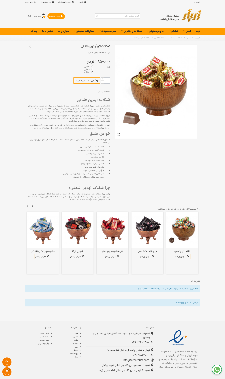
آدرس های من (44, 340)
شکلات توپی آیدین (182, 251)
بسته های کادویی (133, 31)
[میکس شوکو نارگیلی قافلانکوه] (43, 230)
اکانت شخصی (44, 333)
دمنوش (75, 350)
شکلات (49, 108)
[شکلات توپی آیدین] (182, 230)
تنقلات (76, 340)
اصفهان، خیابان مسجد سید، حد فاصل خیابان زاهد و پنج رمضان (121, 336)
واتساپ (81, 2)
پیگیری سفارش (43, 343)
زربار (198, 31)
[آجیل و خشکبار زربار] (180, 16)
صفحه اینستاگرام (64, 2)
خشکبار (174, 31)
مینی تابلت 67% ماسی (147, 251)
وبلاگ (34, 31)
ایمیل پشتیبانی (46, 2)
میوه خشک (74, 353)
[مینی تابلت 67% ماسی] (147, 230)
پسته (76, 357)
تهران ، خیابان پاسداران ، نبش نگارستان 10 (128, 350)
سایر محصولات (108, 31)
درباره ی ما (63, 31)
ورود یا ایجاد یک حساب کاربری (148, 288)
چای (76, 346)
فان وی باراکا (77, 251)
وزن (108, 66)
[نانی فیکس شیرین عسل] (112, 230)
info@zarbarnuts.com (136, 360)
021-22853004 (141, 355)
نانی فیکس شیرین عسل (112, 251)
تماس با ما (47, 31)
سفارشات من (44, 336)
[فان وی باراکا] (78, 230)
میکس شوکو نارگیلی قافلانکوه (43, 251)
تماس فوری (29, 2)
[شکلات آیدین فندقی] (118, 134)
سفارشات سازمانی (85, 31)
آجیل (188, 31)
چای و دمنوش (156, 31)
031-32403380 (141, 342)
